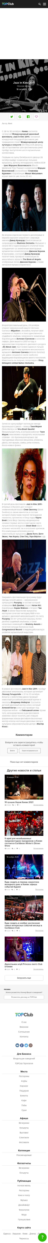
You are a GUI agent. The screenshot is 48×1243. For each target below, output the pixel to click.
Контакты (24, 1037)
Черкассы (24, 1238)
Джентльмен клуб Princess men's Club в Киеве (23, 965)
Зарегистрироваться (30, 751)
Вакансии (24, 1027)
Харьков (17, 1233)
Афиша (24, 1118)
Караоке (24, 1086)
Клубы (24, 1081)
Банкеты (24, 1096)
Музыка (24, 1200)
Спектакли (24, 1137)
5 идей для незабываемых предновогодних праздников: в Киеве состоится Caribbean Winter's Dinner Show (23, 842)
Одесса (7, 1233)
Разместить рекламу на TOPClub (24, 997)
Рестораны (39, 889)
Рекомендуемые (24, 1155)
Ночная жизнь (38, 805)
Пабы (24, 1105)
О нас (24, 1022)
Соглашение (24, 1032)
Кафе (24, 1100)
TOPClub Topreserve (24, 1063)
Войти (12, 751)
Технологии (24, 1210)
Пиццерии (24, 1091)
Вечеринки (24, 1123)
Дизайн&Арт (24, 1205)
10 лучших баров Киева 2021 (19, 802)
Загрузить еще (24, 978)
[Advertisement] (24, 33)
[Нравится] (36, 116)
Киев (25, 1233)
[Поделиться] (20, 116)
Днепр (32, 1233)
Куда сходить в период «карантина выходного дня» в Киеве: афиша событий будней (22, 884)
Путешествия (24, 1219)
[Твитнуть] (11, 116)
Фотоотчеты (24, 1163)
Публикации (24, 1181)
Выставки (24, 1133)
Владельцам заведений (24, 1059)
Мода (24, 1215)
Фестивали (24, 1142)
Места (24, 1071)
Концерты (24, 1128)
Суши (24, 1110)
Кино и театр (24, 1195)
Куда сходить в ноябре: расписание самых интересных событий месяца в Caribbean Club (23, 925)
